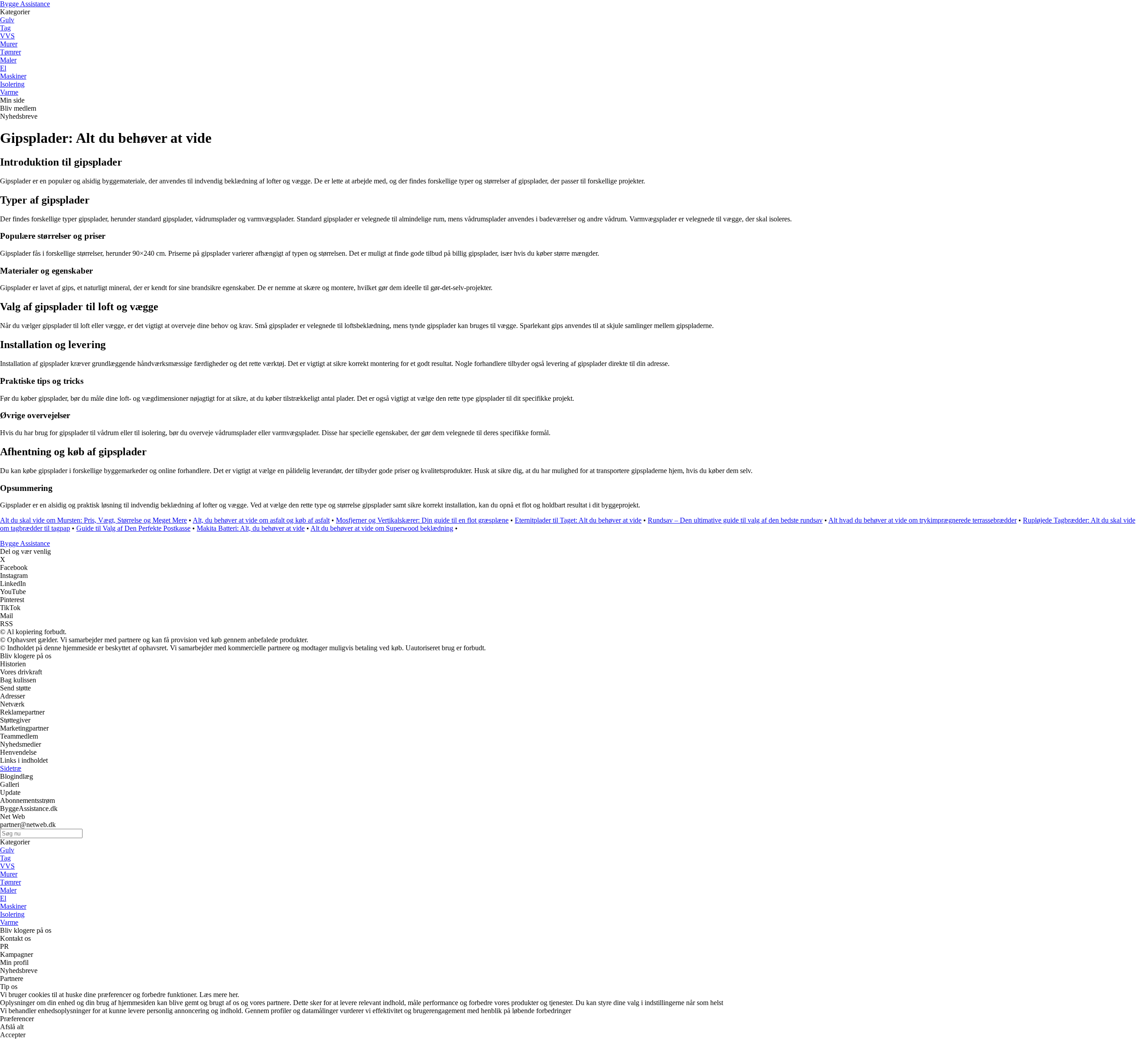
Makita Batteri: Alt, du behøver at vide (251, 528)
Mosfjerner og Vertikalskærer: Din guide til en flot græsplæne (422, 520)
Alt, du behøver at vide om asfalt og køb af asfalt (261, 520)
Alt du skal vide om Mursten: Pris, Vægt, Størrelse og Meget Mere (93, 520)
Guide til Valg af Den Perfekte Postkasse (133, 528)
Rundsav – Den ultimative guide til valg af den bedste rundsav (735, 520)
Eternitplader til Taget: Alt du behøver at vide (578, 520)
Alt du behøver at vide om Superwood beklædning (381, 528)
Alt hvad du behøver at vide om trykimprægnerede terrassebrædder (922, 520)
